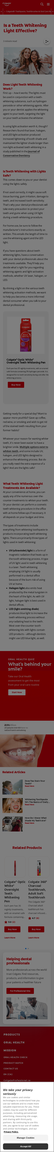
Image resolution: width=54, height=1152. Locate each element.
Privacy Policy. (11, 1131)
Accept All (25, 1146)
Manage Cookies (25, 1137)
